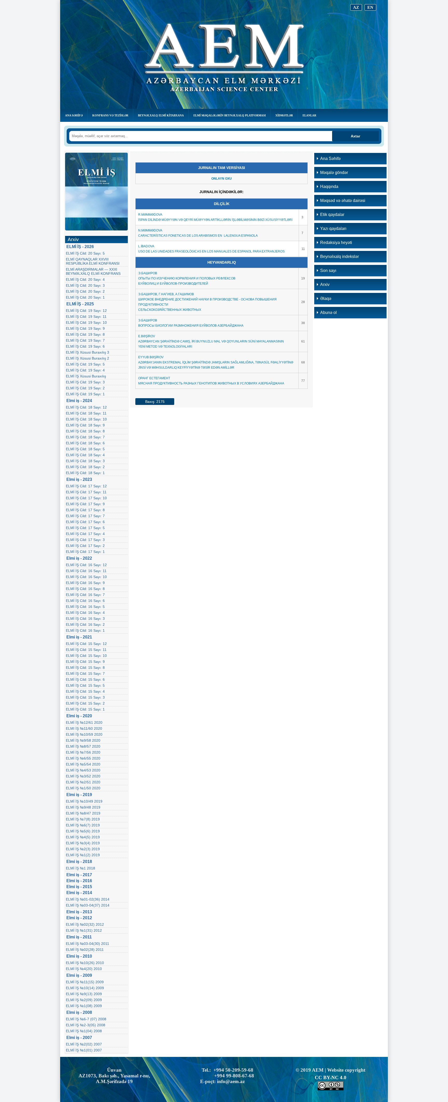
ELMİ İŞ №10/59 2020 (84, 734)
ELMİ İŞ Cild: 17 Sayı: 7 (85, 516)
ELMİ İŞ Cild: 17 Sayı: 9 (85, 504)
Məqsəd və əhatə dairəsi (342, 200)
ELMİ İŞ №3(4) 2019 (83, 843)
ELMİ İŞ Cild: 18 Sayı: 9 (85, 425)
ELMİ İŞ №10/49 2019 (84, 801)
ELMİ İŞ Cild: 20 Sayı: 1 (85, 297)
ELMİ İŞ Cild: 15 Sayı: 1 (85, 709)
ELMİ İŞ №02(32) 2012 (85, 924)
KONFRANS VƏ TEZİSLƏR (110, 115)
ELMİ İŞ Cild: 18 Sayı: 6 (85, 443)
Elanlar (309, 115)
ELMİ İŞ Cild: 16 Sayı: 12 (86, 565)
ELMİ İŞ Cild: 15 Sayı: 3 (85, 697)
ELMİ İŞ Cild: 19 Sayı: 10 (86, 322)
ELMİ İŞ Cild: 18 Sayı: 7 (85, 437)
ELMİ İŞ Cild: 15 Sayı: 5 (85, 685)
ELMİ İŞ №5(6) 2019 (83, 831)
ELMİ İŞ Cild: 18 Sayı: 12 (86, 407)
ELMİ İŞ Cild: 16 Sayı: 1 (85, 630)
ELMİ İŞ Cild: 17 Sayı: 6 (85, 522)
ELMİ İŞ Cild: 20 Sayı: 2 (85, 291)
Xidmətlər (284, 115)
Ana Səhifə (74, 115)
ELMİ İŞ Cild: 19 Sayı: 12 (86, 310)
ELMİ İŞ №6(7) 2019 (83, 825)
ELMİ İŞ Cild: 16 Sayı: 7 (85, 595)
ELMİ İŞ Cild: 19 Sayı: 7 (85, 340)
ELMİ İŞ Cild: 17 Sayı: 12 (86, 486)
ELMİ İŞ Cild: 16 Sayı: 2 (85, 624)
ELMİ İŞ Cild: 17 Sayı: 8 (85, 510)
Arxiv (325, 284)
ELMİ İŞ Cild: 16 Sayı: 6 (85, 601)
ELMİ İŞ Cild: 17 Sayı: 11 (86, 492)
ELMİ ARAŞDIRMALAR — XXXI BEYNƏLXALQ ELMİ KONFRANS (93, 271)
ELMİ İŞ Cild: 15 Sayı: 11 (86, 650)
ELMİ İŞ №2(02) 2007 (84, 1044)
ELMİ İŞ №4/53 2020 (83, 770)
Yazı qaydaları (333, 228)
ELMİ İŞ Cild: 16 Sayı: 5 (85, 607)
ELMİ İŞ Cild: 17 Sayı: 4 (85, 534)
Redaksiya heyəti (336, 242)
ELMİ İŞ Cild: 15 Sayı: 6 (85, 679)
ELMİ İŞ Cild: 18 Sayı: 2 (85, 467)
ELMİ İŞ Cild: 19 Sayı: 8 (85, 334)
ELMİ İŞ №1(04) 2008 (84, 1031)
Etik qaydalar (332, 214)
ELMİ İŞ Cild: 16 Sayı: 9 (85, 583)
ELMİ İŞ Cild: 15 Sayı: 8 (85, 667)
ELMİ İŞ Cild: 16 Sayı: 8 (85, 589)
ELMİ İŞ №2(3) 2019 (83, 849)
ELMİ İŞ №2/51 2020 (83, 782)
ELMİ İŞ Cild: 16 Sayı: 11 (86, 571)
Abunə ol (328, 312)
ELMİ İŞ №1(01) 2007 (84, 1050)
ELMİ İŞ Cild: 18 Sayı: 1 (85, 473)
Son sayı (328, 270)
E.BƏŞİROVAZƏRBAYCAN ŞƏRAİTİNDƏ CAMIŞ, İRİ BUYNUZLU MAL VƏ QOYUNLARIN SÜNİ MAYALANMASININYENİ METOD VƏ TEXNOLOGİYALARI (211, 341)
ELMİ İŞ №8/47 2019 (83, 813)
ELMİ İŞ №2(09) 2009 (84, 1000)
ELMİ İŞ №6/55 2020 (83, 758)
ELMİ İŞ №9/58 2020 (83, 740)
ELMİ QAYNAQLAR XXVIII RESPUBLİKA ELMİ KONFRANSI (93, 261)
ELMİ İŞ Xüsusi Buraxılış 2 (87, 358)
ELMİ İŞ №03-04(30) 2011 (87, 944)
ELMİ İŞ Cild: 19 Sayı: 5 (85, 364)
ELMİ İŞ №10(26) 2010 (85, 963)
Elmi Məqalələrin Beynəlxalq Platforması (229, 115)
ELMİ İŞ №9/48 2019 (83, 807)
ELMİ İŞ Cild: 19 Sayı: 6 (85, 346)
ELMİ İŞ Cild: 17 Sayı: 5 (85, 528)
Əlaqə (325, 298)
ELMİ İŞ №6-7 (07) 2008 (86, 1019)
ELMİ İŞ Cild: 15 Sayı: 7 (85, 673)
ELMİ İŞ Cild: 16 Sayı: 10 (86, 577)
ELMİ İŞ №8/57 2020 (83, 746)
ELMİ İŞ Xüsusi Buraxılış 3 (87, 352)
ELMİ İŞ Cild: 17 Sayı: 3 (85, 540)
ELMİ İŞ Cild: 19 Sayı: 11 (86, 316)
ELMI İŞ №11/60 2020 (84, 728)
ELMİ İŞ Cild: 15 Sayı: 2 (85, 703)
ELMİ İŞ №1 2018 (80, 868)
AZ (356, 7)
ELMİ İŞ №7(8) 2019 (83, 819)
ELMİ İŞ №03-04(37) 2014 (87, 905)
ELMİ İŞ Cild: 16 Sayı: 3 (85, 618)
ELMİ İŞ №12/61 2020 (84, 722)
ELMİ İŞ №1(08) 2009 (84, 1006)
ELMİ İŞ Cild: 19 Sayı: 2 (85, 388)
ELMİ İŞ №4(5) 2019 (83, 837)
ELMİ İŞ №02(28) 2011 (85, 949)
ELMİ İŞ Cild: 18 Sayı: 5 (85, 449)
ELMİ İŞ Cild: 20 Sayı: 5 (85, 253)
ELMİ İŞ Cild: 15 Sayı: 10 (86, 656)
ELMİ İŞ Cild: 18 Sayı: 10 (86, 419)
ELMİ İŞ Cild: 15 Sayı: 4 (85, 691)
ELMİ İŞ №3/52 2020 (83, 776)
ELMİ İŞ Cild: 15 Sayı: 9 (85, 661)
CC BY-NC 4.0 (330, 1077)
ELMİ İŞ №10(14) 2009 (85, 988)
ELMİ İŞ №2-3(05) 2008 (85, 1025)
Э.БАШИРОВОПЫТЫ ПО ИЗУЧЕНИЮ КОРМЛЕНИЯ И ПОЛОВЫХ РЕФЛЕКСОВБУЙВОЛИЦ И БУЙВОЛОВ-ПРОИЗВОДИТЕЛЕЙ (186, 278)
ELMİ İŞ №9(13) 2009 (84, 994)
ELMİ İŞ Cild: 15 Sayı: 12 (86, 644)
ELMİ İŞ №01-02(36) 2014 (87, 899)
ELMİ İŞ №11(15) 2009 (85, 982)
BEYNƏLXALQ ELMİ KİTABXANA (161, 115)
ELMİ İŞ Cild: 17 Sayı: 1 (85, 552)
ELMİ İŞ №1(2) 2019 (83, 855)
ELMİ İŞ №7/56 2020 (83, 752)
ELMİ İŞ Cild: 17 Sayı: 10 (86, 498)
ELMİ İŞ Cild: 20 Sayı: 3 (85, 285)
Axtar (355, 136)
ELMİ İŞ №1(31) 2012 (84, 930)
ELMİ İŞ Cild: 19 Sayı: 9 (85, 328)
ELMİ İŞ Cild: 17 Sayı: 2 (85, 546)
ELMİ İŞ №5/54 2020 (83, 764)
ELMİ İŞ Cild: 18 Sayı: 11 (86, 413)
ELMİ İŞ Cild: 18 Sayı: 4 (85, 455)
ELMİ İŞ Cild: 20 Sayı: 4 (85, 279)
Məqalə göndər (334, 172)
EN (370, 7)
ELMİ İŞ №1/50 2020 (83, 788)
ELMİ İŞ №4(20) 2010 (84, 969)
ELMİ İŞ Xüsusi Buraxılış (86, 376)
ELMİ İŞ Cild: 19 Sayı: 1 (85, 394)
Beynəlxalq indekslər (339, 256)
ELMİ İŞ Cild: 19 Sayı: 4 (85, 370)
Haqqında (329, 186)
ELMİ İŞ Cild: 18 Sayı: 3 (85, 461)
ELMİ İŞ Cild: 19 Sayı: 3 (85, 382)
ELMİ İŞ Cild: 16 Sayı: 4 (85, 612)
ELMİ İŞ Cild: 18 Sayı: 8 (85, 431)
